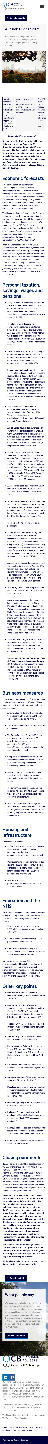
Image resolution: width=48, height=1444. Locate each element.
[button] (42, 6)
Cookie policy (27, 1427)
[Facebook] (12, 1377)
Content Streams (20, 1440)
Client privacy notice (11, 1427)
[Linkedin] (5, 1377)
